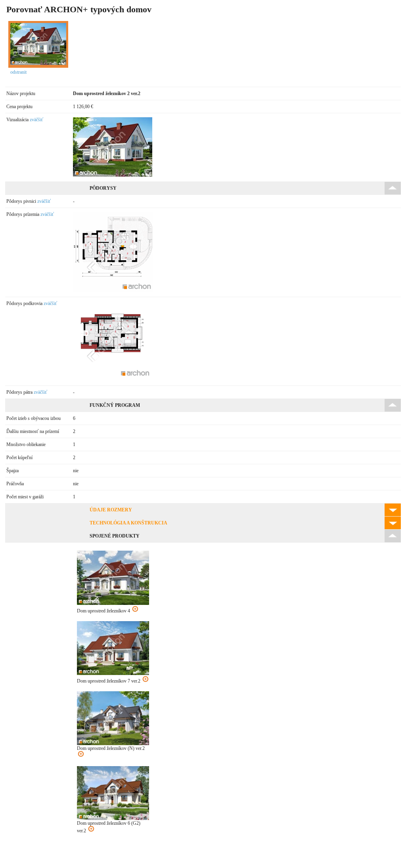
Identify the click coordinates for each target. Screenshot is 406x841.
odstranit (18, 72)
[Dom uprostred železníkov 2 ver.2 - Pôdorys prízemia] (113, 290)
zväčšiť (36, 119)
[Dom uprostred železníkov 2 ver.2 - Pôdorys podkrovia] (113, 379)
